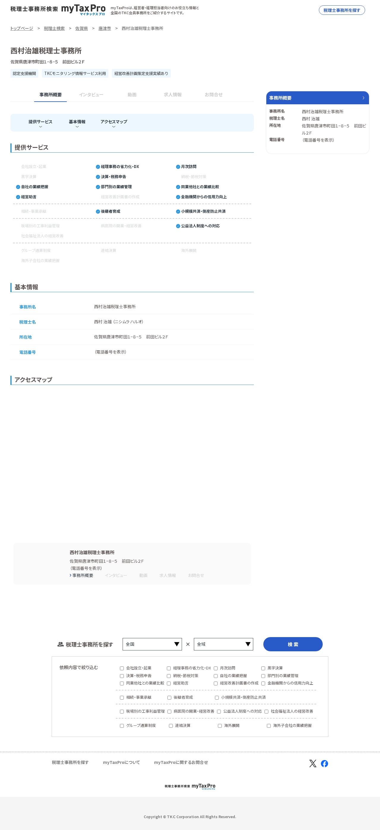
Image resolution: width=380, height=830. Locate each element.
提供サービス (40, 121)
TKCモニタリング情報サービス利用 (75, 73)
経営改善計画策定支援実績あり (141, 73)
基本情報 (77, 121)
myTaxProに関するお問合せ (181, 762)
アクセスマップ (114, 121)
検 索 (293, 644)
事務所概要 (50, 94)
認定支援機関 (24, 73)
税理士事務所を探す (342, 10)
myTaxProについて (121, 762)
